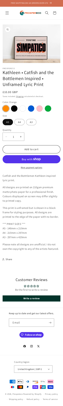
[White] (23, 108)
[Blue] (31, 108)
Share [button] (9, 259)
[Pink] (39, 108)
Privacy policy (51, 394)
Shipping (19, 96)
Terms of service (50, 399)
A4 (19, 122)
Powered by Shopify (32, 394)
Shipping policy (16, 399)
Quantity (7, 129)
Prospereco (18, 394)
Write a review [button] (31, 298)
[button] (7, 13)
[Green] (48, 108)
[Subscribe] (50, 322)
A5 (7, 122)
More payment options (31, 167)
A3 (31, 122)
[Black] (14, 108)
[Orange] (6, 108)
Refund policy (33, 399)
